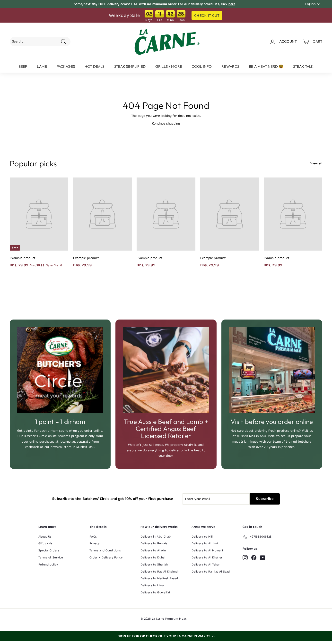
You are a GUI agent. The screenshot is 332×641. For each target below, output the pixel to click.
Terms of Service (50, 557)
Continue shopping (166, 123)
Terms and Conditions (105, 550)
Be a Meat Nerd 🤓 (266, 66)
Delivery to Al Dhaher (207, 557)
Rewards (230, 66)
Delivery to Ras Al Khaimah (159, 571)
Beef (22, 66)
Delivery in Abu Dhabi (155, 536)
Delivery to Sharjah (154, 564)
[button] (166, 636)
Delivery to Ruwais (153, 543)
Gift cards (45, 543)
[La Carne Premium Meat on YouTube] (262, 557)
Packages (66, 66)
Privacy (94, 543)
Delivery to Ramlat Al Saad (211, 571)
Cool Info (202, 66)
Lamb (42, 66)
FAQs (93, 536)
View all (316, 163)
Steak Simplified (130, 66)
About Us (45, 536)
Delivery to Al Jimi (205, 543)
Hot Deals (94, 66)
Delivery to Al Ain (153, 550)
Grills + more (168, 66)
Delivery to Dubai (152, 557)
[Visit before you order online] (272, 370)
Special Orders (48, 550)
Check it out (206, 15)
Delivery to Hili (202, 536)
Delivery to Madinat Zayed (159, 578)
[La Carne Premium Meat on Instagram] (245, 557)
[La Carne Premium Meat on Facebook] (253, 557)
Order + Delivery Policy (105, 557)
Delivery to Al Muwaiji (207, 550)
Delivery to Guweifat (155, 592)
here (231, 4)
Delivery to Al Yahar (206, 564)
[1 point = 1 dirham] (60, 370)
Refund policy (48, 564)
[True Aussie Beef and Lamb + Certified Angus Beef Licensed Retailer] (166, 370)
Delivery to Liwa (152, 585)
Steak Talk (303, 66)
